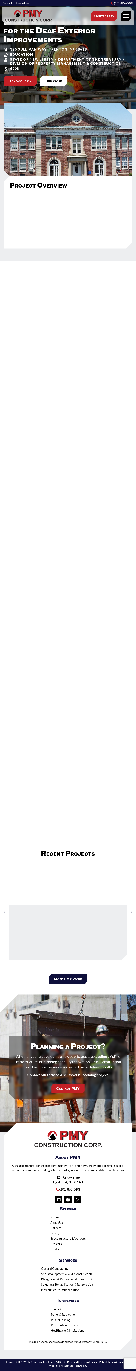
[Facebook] (68, 1199)
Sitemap (84, 1361)
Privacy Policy (98, 1361)
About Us (56, 1222)
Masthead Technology (74, 1365)
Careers (55, 1228)
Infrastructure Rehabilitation (60, 1290)
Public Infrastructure (64, 1325)
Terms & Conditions (119, 1361)
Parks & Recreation (63, 1314)
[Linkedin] (59, 1199)
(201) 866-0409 (123, 3)
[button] (126, 16)
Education (57, 1309)
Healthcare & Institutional (68, 1330)
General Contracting (55, 1268)
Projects (56, 1244)
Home (54, 1217)
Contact (55, 1249)
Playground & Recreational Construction (68, 1279)
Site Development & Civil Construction (66, 1274)
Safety (54, 1233)
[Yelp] (77, 1199)
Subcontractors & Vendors (68, 1238)
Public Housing (60, 1320)
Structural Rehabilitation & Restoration (67, 1284)
